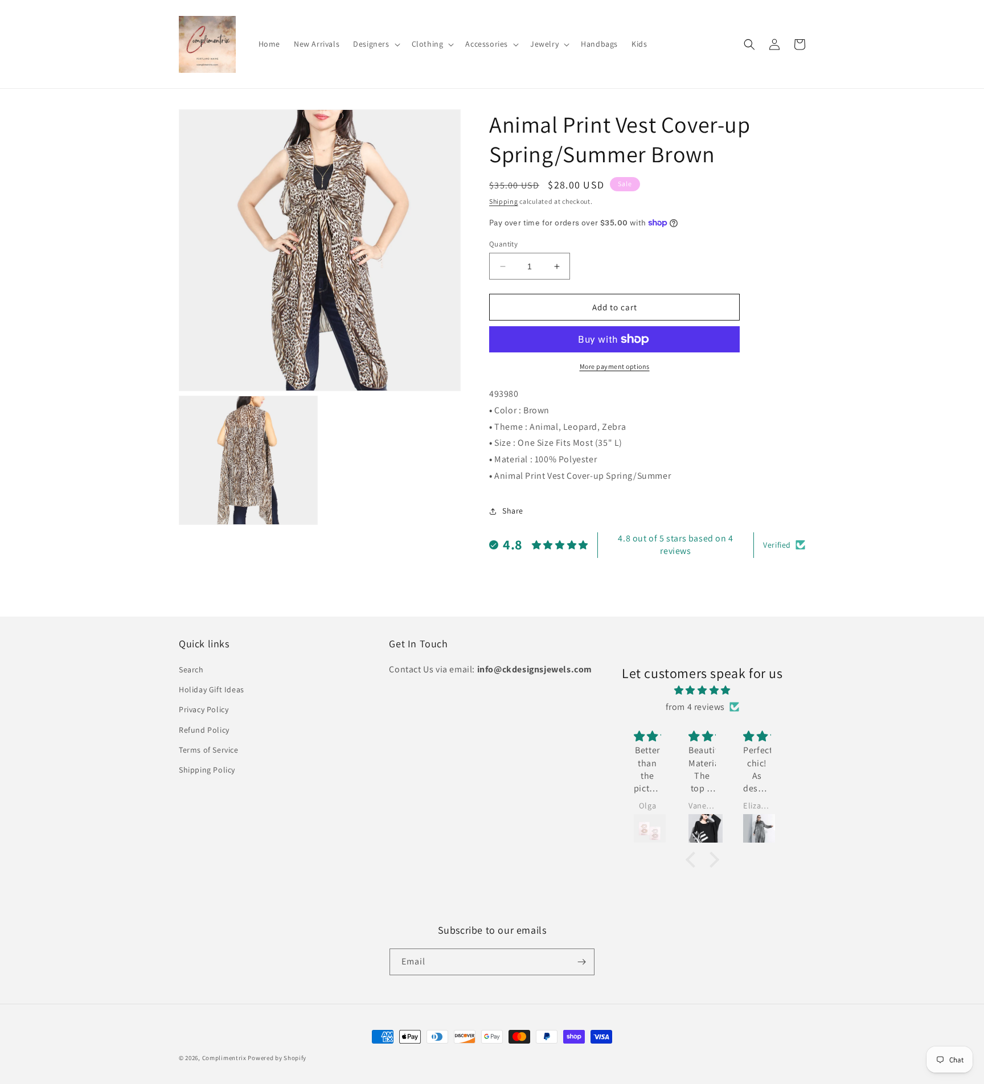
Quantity (503, 244)
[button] (375, 44)
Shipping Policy (207, 770)
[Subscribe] (581, 961)
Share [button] (512, 511)
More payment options (615, 366)
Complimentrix (224, 1058)
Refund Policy (204, 730)
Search (191, 669)
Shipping (503, 201)
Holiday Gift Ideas (211, 689)
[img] (702, 690)
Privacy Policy (203, 709)
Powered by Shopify (277, 1058)
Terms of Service (209, 750)
